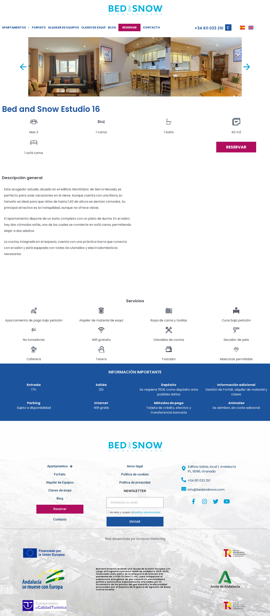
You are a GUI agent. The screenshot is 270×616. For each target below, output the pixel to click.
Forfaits (39, 27)
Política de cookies (135, 474)
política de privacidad (147, 512)
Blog (112, 27)
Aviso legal (135, 466)
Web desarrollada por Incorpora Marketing (135, 538)
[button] (63, 66)
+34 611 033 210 (208, 28)
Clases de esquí (93, 27)
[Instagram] (204, 501)
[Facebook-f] (193, 501)
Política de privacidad (134, 482)
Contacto (151, 27)
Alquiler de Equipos (63, 27)
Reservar (129, 27)
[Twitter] (215, 501)
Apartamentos (14, 27)
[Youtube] (226, 501)
